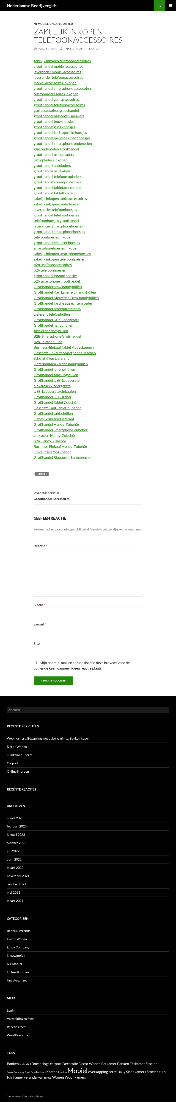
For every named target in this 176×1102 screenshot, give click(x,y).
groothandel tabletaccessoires (57, 187)
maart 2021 (15, 901)
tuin (162, 1071)
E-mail (40, 624)
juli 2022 (13, 851)
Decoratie (70, 1063)
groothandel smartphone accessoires (63, 88)
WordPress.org (17, 1035)
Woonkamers (75, 1077)
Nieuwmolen (16, 955)
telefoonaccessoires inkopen (56, 94)
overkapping (98, 1071)
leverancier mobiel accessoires (57, 72)
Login (11, 1010)
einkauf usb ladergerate (52, 386)
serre (113, 1071)
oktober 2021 (16, 884)
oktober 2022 (16, 843)
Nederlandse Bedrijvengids (32, 5)
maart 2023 (15, 818)
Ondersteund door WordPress (25, 1096)
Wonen (58, 1077)
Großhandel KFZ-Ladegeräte (56, 319)
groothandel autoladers (52, 165)
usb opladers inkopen (50, 160)
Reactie (40, 546)
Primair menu (170, 5)
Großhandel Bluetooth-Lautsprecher (63, 457)
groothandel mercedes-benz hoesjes (62, 138)
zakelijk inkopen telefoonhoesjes (59, 259)
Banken (13, 1063)
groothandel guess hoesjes (54, 127)
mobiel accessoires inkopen (55, 83)
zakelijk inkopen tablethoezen (57, 204)
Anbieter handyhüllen (51, 330)
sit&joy (121, 1072)
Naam (39, 605)
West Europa (44, 1077)
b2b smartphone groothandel (57, 281)
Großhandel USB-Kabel (52, 397)
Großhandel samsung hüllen (56, 375)
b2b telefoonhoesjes (50, 270)
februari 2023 (17, 826)
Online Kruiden (18, 771)
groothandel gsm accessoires (56, 99)
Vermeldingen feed (20, 1019)
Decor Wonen (17, 747)
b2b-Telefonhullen (48, 341)
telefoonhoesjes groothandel (56, 220)
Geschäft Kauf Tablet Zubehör (57, 408)
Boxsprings (40, 1063)
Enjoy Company (18, 947)
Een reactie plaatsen (85, 48)
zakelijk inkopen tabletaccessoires (60, 198)
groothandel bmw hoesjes (54, 121)
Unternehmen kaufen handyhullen (61, 364)
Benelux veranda (18, 931)
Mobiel (42, 473)
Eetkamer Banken (115, 1063)
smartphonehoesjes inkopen (56, 248)
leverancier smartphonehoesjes (58, 226)
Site (37, 643)
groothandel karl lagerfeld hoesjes (60, 132)
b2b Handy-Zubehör (50, 441)
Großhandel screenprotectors (57, 308)
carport (56, 1063)
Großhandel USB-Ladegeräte (57, 380)
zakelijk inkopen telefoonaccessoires (62, 61)
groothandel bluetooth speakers (59, 116)
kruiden (62, 1072)
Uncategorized (61, 23)
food (27, 1072)
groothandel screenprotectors (57, 182)
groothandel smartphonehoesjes (59, 231)
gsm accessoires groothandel (56, 110)
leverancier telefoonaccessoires (58, 77)
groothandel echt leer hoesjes (57, 242)
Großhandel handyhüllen (53, 325)
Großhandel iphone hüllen (54, 369)
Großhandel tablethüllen (53, 413)
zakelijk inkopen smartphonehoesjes (62, 253)
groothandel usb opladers (54, 154)
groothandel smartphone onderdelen (63, 143)
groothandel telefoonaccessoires (59, 105)
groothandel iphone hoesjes (55, 275)
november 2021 (18, 876)
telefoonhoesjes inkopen (53, 237)
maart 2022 (15, 867)
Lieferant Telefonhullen (52, 314)
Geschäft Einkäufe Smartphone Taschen (65, 353)
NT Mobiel (41, 23)
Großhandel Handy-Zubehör (56, 424)
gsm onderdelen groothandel (56, 149)
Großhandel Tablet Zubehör (56, 402)
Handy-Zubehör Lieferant (54, 419)
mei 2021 (13, 892)
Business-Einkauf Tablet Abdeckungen (64, 347)
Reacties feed (16, 1027)
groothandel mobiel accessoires (58, 66)
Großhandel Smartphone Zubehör (61, 430)
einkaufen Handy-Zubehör (55, 435)
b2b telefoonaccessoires (53, 264)
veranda (30, 1077)
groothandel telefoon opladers (58, 176)
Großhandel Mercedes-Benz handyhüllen (66, 297)
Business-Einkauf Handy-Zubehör (60, 446)
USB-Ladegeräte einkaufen (55, 391)
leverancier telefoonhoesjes (55, 209)
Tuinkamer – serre (20, 755)
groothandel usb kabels (52, 171)
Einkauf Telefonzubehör (52, 452)
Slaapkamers (136, 1071)
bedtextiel (25, 1064)
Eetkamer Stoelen (143, 1063)
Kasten (52, 1071)
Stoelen (153, 1071)
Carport (12, 763)
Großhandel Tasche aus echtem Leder (63, 303)
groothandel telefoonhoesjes (56, 215)
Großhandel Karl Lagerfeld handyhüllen (65, 292)
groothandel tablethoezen (54, 193)
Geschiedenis (38, 1072)
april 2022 (14, 859)
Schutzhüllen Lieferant (51, 358)
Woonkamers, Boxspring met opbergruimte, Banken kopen (48, 738)
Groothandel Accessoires (51, 496)
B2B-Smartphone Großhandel (57, 336)
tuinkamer (15, 1077)
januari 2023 (16, 834)
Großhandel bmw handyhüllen (58, 286)
